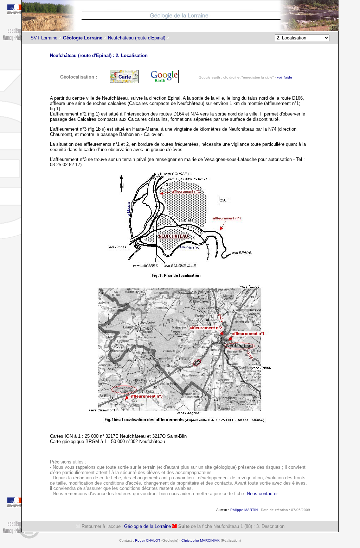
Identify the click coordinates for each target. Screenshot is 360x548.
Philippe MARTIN (244, 510)
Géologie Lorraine (82, 38)
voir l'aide (284, 77)
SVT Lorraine (44, 38)
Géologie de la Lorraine (147, 526)
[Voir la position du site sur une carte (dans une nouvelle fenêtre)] (124, 81)
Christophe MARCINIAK (200, 540)
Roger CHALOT (147, 540)
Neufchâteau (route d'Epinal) (136, 38)
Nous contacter (262, 493)
